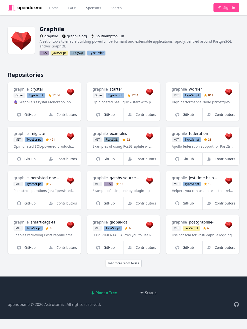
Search (116, 8)
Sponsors (93, 8)
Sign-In (229, 7)
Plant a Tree (106, 293)
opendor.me (19, 304)
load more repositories (123, 263)
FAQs (72, 8)
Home (54, 8)
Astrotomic (54, 304)
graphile (21, 89)
